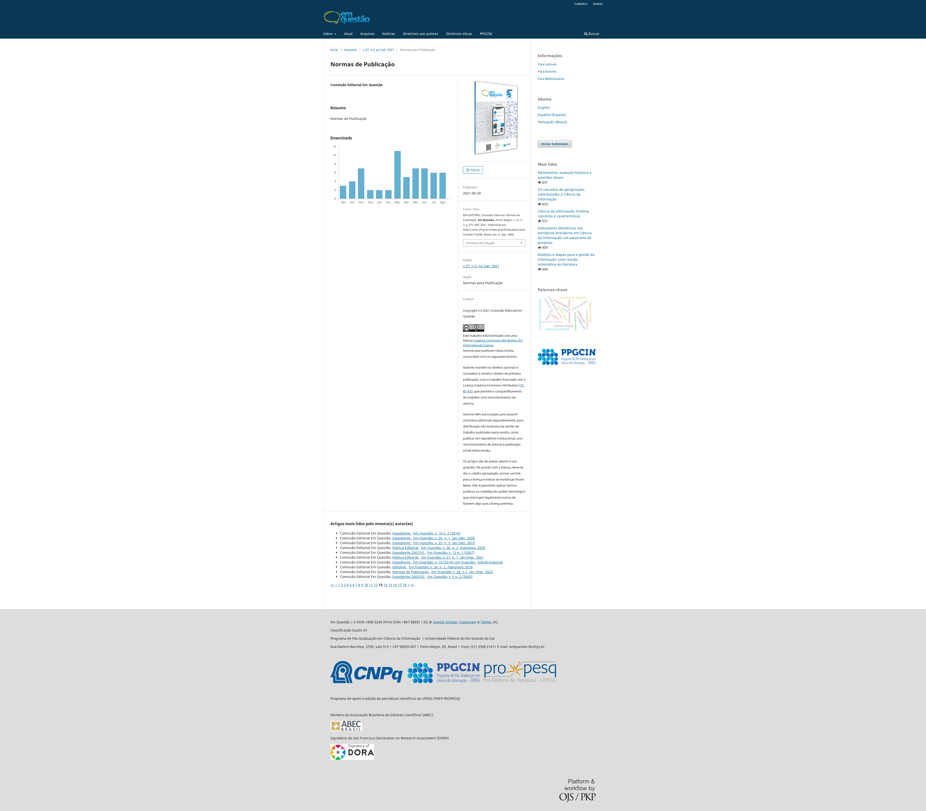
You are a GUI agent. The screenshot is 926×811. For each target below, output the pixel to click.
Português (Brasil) (552, 122)
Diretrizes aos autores (420, 33)
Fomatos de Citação (480, 243)
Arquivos (367, 33)
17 (400, 585)
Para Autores (547, 71)
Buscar (593, 33)
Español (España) (552, 114)
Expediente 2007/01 (408, 552)
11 (371, 585)
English (544, 107)
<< (332, 585)
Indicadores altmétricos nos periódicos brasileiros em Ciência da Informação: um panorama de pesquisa (565, 235)
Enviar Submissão (554, 144)
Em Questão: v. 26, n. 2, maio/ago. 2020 (453, 547)
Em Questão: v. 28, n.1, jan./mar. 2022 (462, 572)
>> (412, 585)
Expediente (401, 533)
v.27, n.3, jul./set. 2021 (378, 50)
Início (334, 50)
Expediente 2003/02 (408, 576)
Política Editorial (405, 547)
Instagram (467, 622)
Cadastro (580, 3)
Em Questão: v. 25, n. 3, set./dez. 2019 (444, 543)
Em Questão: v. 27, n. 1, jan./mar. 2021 (452, 557)
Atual (348, 33)
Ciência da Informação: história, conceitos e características (563, 213)
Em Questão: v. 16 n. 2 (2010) (436, 533)
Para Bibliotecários (551, 78)
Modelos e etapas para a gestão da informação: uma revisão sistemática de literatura (566, 259)
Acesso (598, 3)
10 (366, 585)
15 (390, 585)
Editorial (399, 567)
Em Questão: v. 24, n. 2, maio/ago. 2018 (441, 567)
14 (385, 585)
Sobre (328, 33)
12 (376, 585)
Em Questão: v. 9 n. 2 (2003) (449, 576)
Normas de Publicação (410, 572)
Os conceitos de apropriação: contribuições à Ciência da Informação (561, 194)
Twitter (486, 622)
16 (395, 585)
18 (405, 585)
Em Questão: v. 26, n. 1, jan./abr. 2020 (444, 538)
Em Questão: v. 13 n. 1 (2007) (450, 552)
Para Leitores (547, 64)
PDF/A (475, 170)
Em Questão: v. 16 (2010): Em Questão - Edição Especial (458, 562)
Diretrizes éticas (459, 33)
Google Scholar (445, 622)
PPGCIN (486, 33)
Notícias (388, 33)
